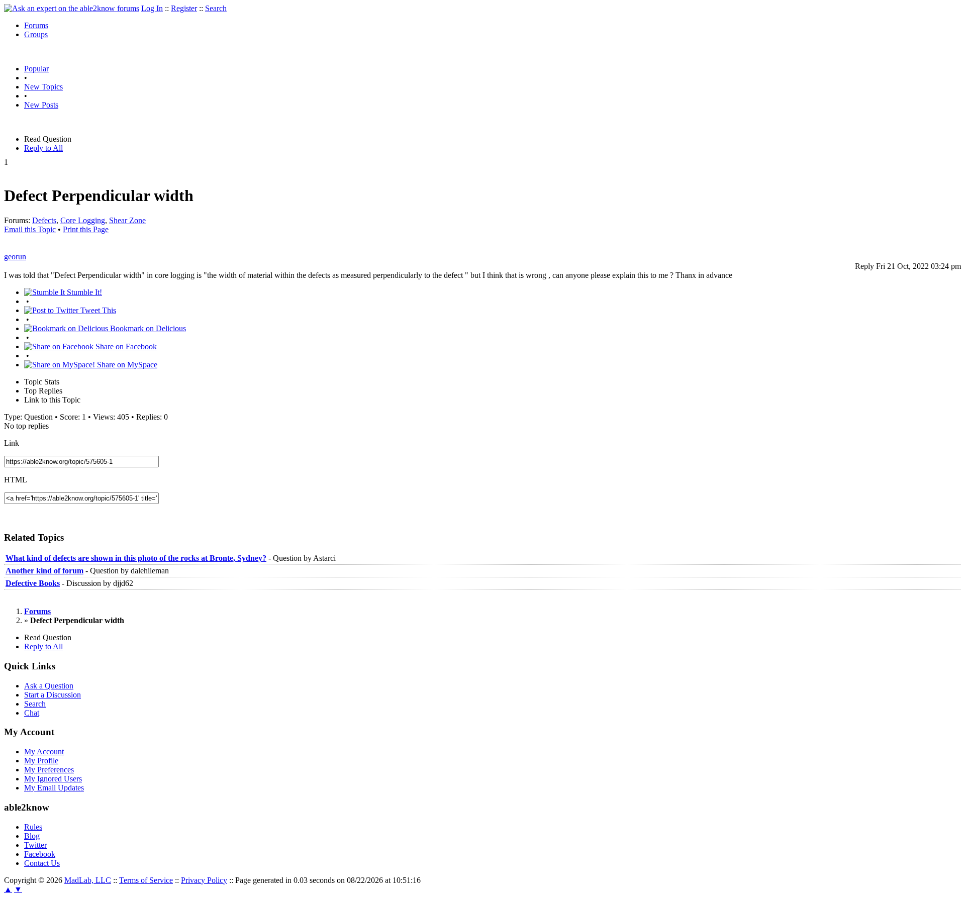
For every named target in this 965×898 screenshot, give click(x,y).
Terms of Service (146, 880)
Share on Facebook (125, 346)
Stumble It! (83, 292)
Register (184, 8)
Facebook (39, 854)
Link (11, 443)
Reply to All (43, 148)
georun (15, 256)
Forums (36, 25)
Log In (152, 8)
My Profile (41, 760)
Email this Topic (30, 229)
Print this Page (86, 229)
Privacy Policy (204, 880)
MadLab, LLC (87, 880)
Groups (36, 34)
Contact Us (42, 863)
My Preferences (49, 769)
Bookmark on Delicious (147, 328)
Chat (31, 713)
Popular (36, 68)
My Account (44, 751)
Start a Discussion (52, 694)
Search (216, 8)
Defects (44, 220)
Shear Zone (127, 220)
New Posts (41, 105)
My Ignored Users (53, 778)
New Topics (43, 86)
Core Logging (82, 220)
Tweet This (97, 310)
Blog (32, 836)
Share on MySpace (126, 364)
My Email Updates (54, 787)
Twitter (35, 845)
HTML (15, 479)
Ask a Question (48, 685)
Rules (33, 827)
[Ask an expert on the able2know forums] (71, 8)
